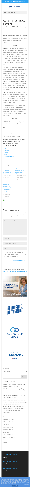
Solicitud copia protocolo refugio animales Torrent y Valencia (20, 171)
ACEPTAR (15, 485)
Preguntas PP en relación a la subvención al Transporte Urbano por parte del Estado (8, 187)
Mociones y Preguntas (9, 437)
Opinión (5, 442)
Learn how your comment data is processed (15, 271)
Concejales (6, 424)
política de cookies (21, 482)
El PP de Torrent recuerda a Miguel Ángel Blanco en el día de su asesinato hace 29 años (14, 391)
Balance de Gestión (8, 422)
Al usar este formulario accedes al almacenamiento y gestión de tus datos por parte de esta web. (15, 254)
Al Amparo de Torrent (9, 419)
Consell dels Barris (8, 427)
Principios (5, 445)
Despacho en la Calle (8, 429)
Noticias (5, 440)
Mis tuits (5, 457)
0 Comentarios (14, 29)
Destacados (6, 432)
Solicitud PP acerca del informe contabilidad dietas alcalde (8, 171)
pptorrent (7, 27)
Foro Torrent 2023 (8, 435)
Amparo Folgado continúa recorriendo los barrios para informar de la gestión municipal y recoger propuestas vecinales (15, 402)
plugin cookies (26, 484)
